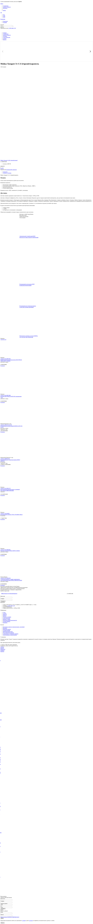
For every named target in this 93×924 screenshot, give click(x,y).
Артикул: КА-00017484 (6, 395)
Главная (4, 32)
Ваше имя (3, 596)
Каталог (2, 24)
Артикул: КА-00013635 (6, 358)
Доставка (5, 36)
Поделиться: (3, 169)
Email (2, 912)
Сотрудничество (6, 37)
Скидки (4, 38)
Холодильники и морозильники (10, 634)
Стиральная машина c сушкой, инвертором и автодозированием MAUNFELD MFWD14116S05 (11, 580)
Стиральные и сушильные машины (10, 633)
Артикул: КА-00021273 (6, 488)
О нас (4, 612)
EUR (4, 17)
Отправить (3, 601)
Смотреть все (3, 339)
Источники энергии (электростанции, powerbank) (14, 626)
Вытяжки (5, 628)
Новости (5, 614)
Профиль (2, 650)
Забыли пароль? (4, 917)
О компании (5, 5)
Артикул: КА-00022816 (6, 578)
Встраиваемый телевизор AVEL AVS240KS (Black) (12, 514)
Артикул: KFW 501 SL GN (6, 424)
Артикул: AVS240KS (5, 513)
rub (1, 12)
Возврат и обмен (6, 619)
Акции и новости (7, 7)
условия (23, 920)
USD (4, 15)
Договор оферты (6, 621)
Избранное (3, 649)
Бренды (4, 39)
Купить (2, 168)
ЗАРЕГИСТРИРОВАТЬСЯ (13, 917)
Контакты (5, 8)
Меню (2, 3)
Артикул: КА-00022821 (6, 549)
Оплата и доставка (7, 616)
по (1, 906)
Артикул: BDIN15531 (5, 458)
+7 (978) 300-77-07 (12, 28)
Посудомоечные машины (8, 632)
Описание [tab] (5, 171)
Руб (4, 14)
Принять (2, 922)
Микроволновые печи (8, 631)
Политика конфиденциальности (10, 620)
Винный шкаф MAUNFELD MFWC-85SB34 (10, 550)
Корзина (2, 651)
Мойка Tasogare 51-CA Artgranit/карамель (9, 593)
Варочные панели (7, 629)
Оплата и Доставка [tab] (7, 173)
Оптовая (5, 22)
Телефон (2, 598)
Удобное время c (4, 903)
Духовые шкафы (6, 630)
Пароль (2, 914)
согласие (31, 920)
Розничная (3, 19)
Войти (4, 10)
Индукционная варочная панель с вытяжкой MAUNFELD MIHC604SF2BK (10, 490)
